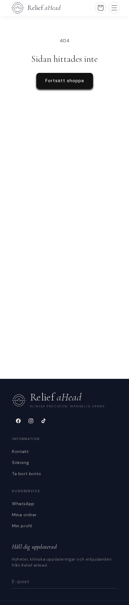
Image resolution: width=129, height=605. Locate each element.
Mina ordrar (24, 514)
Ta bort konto (26, 473)
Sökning (20, 462)
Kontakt (20, 451)
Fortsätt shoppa (64, 81)
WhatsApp (23, 503)
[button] (114, 7)
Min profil (22, 526)
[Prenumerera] (110, 581)
